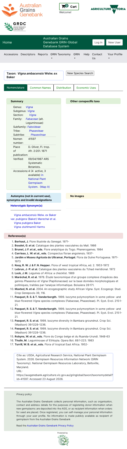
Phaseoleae (36, 130)
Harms (29, 226)
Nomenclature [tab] (15, 87)
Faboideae (34, 126)
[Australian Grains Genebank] (22, 9)
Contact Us (97, 56)
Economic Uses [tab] (86, 87)
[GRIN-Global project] (63, 440)
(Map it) (45, 186)
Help (86, 54)
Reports (43, 54)
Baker (27, 222)
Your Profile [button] (115, 54)
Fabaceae (32, 118)
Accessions (11, 54)
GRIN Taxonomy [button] (60, 54)
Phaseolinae (38, 134)
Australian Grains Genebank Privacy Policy (50, 425)
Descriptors (28, 54)
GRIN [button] (76, 54)
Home (7, 42)
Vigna (29, 107)
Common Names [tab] (40, 87)
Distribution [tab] (63, 87)
